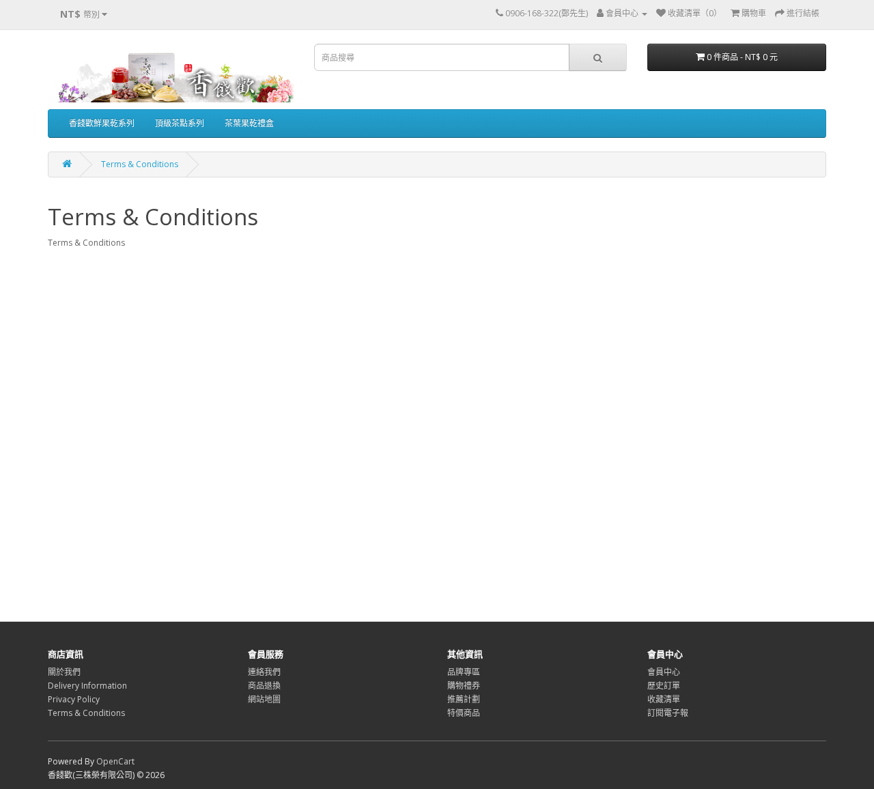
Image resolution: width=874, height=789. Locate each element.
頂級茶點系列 (179, 123)
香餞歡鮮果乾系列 (102, 123)
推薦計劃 (463, 699)
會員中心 (663, 672)
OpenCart (115, 761)
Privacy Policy (74, 699)
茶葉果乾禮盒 (249, 123)
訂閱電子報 (667, 713)
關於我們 (64, 672)
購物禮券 (463, 685)
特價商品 (463, 713)
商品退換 (264, 685)
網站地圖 (264, 699)
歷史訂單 (663, 685)
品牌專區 (463, 672)
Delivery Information (87, 685)
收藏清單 (663, 699)
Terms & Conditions (139, 164)
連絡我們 (264, 672)
